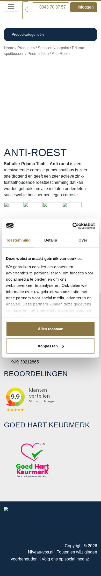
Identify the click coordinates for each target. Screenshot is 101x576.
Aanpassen (48, 346)
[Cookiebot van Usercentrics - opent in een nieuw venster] (72, 225)
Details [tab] (50, 240)
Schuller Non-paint (53, 48)
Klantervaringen (76, 521)
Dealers (41, 521)
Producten (26, 48)
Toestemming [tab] (18, 240)
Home (9, 48)
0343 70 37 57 (52, 7)
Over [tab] (82, 240)
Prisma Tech (38, 54)
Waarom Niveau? (78, 515)
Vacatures (84, 527)
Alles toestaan (50, 329)
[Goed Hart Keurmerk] (32, 460)
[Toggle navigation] (11, 6)
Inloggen (85, 7)
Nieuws (58, 527)
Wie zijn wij (41, 515)
